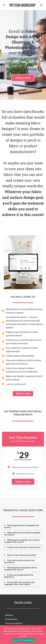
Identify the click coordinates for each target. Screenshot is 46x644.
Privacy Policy (11, 619)
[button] (23, 526)
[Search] (41, 5)
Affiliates (9, 615)
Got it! (16, 640)
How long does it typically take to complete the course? (20, 568)
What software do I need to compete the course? (22, 533)
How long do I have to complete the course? (21, 526)
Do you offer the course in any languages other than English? (19, 583)
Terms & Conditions (13, 623)
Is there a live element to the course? (24, 547)
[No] (42, 634)
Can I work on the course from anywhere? (19, 561)
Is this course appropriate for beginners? (18, 576)
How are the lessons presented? (21, 555)
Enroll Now (23, 481)
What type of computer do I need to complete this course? (21, 541)
